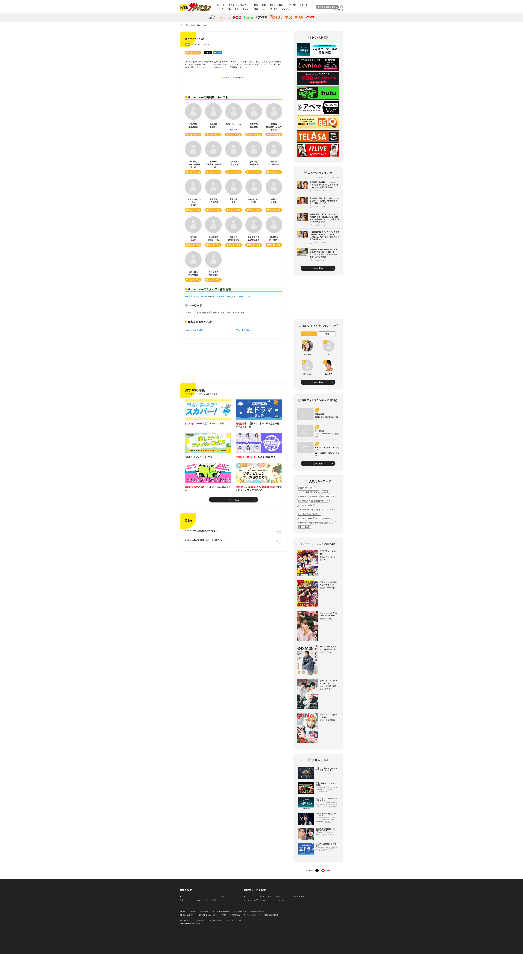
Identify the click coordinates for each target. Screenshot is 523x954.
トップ (220, 9)
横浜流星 (325, 492)
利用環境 (223, 915)
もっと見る (233, 499)
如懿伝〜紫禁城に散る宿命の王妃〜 (322, 522)
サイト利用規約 (235, 915)
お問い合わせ (204, 911)
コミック (303, 5)
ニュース (221, 5)
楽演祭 (239, 920)
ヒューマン (190, 312)
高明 (241, 296)
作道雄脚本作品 (218, 312)
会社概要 (182, 911)
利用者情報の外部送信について (273, 915)
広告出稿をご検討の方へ (187, 915)
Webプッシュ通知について (252, 915)
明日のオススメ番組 (305, 518)
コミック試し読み (269, 9)
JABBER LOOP (223, 296)
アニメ (199, 896)
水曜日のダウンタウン (306, 488)
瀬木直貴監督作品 (203, 312)
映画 (256, 5)
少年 (228, 312)
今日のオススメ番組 (305, 505)
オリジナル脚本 (238, 312)
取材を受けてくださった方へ (208, 915)
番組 (236, 9)
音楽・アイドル (299, 896)
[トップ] (181, 25)
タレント (246, 9)
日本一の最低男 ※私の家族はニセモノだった (315, 509)
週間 (327, 333)
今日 (309, 333)
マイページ (192, 911)
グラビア (292, 5)
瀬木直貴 (188, 296)
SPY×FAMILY (303, 501)
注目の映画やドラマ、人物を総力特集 (201, 394)
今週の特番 (302, 522)
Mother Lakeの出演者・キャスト (208, 97)
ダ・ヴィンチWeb (215, 920)
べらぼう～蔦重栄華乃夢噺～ (308, 492)
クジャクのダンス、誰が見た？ (309, 514)
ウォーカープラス (200, 920)
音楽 (264, 5)
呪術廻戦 (328, 518)
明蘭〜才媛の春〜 (304, 527)
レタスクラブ (229, 920)
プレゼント (286, 9)
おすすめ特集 (195, 390)
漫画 (256, 9)
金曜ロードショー (327, 496)
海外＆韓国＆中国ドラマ (320, 501)
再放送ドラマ (303, 496)
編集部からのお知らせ (257, 911)
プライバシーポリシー (240, 911)
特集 (229, 9)
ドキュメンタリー (203, 900)
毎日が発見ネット (185, 920)
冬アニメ (318, 518)
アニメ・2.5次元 (277, 5)
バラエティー (244, 5)
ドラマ (231, 5)
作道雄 (204, 296)
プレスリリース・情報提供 (220, 911)
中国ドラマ (314, 496)
